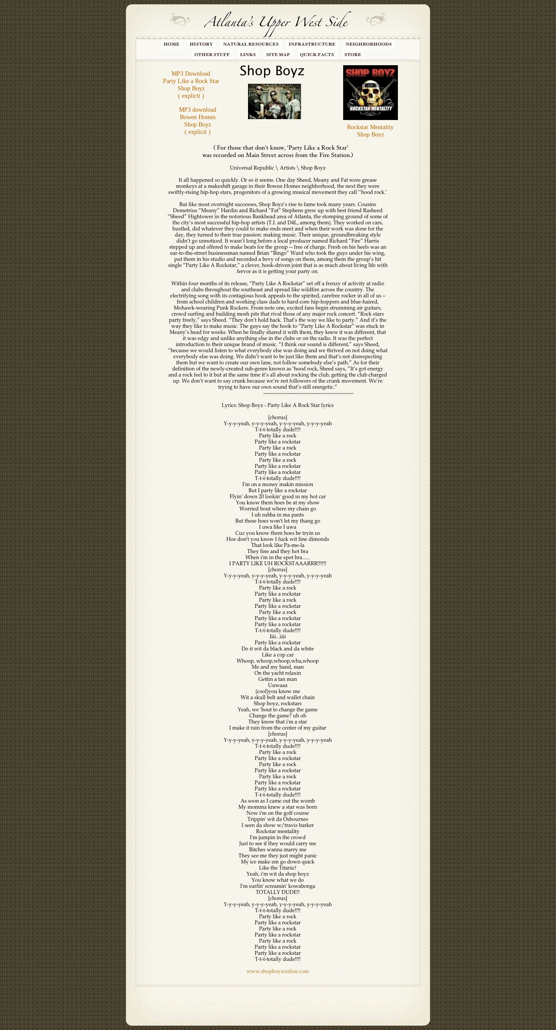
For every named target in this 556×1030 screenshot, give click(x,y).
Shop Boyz (370, 134)
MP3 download (197, 110)
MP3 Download (191, 73)
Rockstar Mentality (370, 127)
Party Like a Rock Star (191, 81)
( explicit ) (191, 96)
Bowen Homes (197, 117)
